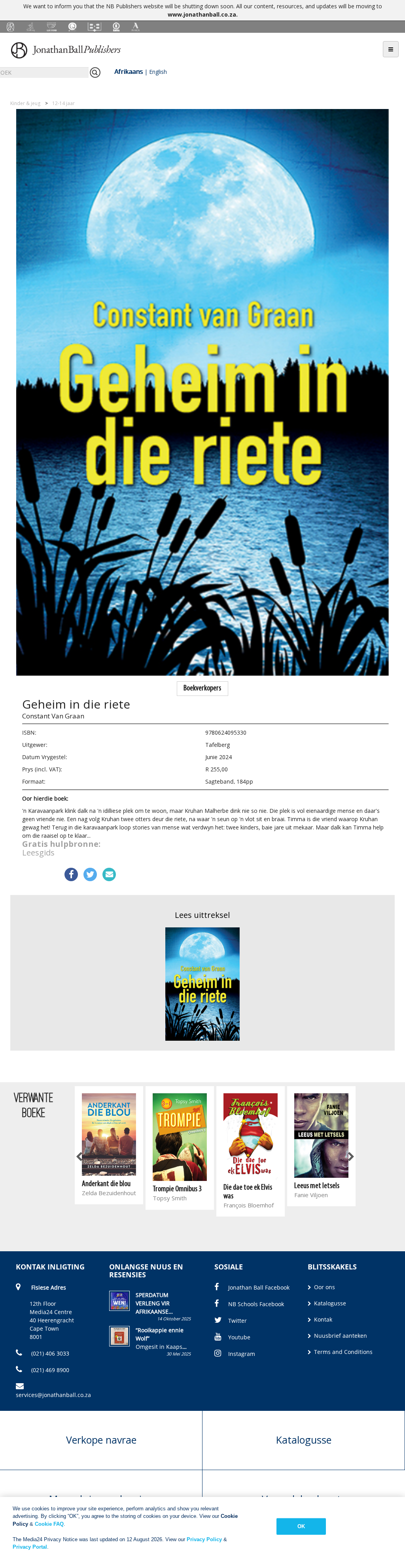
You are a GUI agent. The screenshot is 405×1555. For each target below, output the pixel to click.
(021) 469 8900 (49, 1370)
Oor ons (323, 1287)
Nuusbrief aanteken (339, 1335)
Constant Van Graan (53, 715)
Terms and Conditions (342, 1352)
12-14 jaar (63, 103)
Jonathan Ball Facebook (259, 1287)
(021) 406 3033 (49, 1353)
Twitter (237, 1320)
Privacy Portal (30, 1547)
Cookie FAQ (49, 1524)
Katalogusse (329, 1303)
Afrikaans (128, 71)
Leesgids (38, 852)
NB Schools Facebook (256, 1304)
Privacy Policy (204, 1539)
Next (350, 1157)
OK (301, 1526)
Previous (79, 1157)
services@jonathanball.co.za (53, 1395)
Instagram (241, 1354)
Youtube (239, 1337)
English (158, 71)
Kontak (322, 1319)
